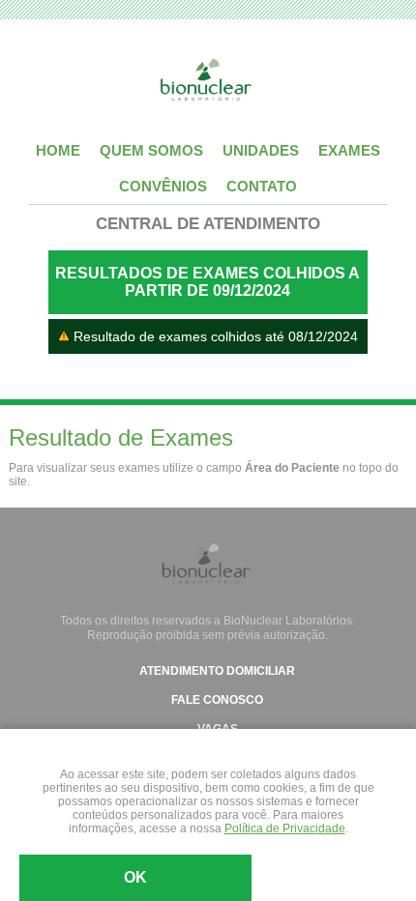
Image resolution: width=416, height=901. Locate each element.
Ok (135, 877)
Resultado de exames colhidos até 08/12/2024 (214, 336)
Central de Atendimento (208, 224)
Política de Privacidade (284, 828)
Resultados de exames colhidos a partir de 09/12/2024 (207, 282)
